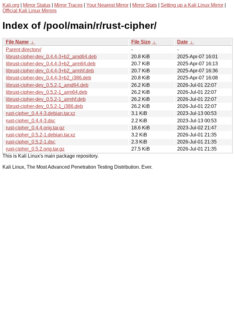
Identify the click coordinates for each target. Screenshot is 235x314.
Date (182, 41)
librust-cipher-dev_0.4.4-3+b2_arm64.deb (50, 63)
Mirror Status (36, 5)
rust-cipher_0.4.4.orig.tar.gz (35, 127)
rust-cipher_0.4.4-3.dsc (30, 120)
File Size (141, 41)
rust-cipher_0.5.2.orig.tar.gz (35, 148)
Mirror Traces (68, 5)
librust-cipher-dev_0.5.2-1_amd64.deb (47, 85)
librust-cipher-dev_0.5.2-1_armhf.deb (46, 99)
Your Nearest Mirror (107, 5)
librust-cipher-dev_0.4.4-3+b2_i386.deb (48, 77)
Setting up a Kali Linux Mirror (192, 5)
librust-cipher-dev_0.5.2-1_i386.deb (44, 106)
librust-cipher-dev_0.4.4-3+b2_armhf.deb (50, 70)
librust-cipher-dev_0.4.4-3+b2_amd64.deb (51, 56)
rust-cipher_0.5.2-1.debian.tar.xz (40, 134)
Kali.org (10, 5)
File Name (17, 41)
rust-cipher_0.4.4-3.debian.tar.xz (40, 113)
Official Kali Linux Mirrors (29, 10)
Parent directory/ (23, 49)
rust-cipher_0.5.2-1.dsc (30, 141)
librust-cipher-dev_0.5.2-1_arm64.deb (46, 92)
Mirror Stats (144, 5)
